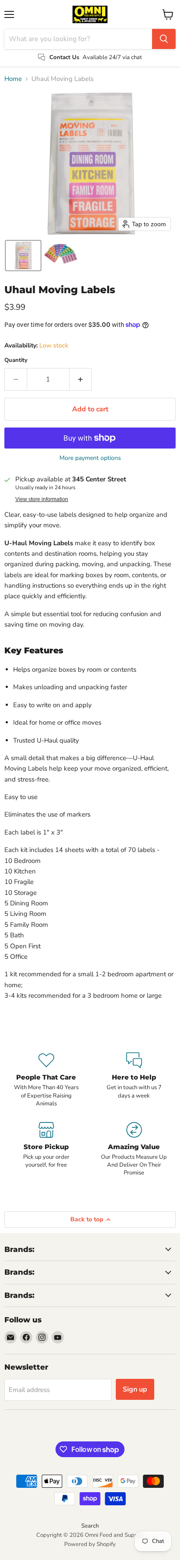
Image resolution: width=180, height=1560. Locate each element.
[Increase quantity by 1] (80, 379)
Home (13, 79)
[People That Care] (46, 1080)
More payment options (90, 458)
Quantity (16, 360)
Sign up (135, 1389)
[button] (23, 255)
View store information (41, 499)
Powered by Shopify (90, 1544)
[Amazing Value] (133, 1149)
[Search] (164, 39)
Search (90, 1526)
